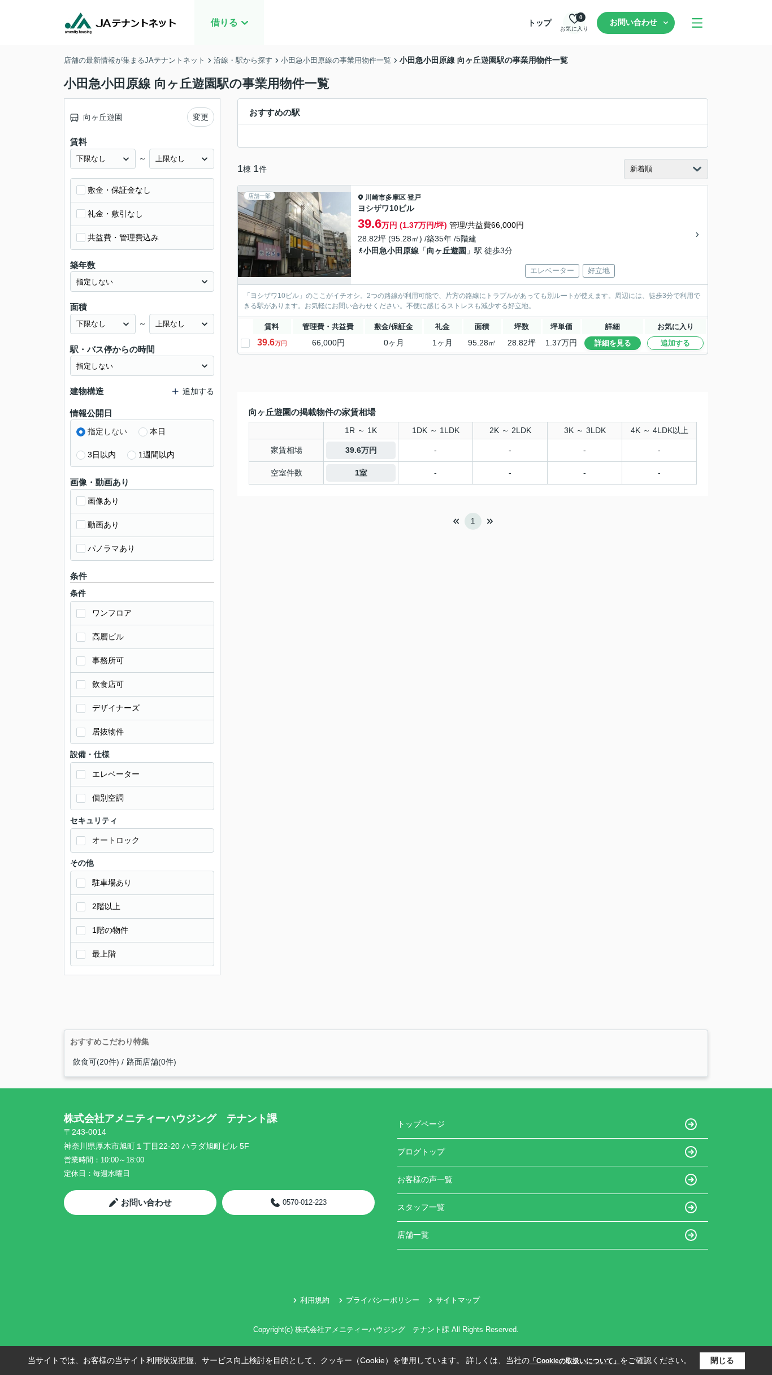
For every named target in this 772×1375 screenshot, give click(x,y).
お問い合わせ (633, 22)
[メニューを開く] (697, 23)
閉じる (722, 1360)
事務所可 (108, 660)
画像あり (103, 500)
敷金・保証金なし (119, 189)
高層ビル (108, 636)
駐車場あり (112, 882)
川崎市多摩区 (385, 197)
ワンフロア (112, 612)
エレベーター (116, 774)
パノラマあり (111, 548)
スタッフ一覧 (421, 1207)
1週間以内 (156, 454)
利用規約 (314, 1300)
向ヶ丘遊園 (446, 250)
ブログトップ (421, 1151)
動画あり (103, 524)
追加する (675, 343)
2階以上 (106, 906)
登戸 (414, 197)
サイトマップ (458, 1300)
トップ (540, 22)
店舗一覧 (413, 1234)
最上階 (104, 953)
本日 (158, 431)
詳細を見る (613, 343)
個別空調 (108, 797)
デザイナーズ (116, 707)
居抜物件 (108, 731)
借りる (224, 22)
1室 (361, 472)
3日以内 (102, 454)
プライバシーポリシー (382, 1300)
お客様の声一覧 (425, 1179)
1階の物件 (110, 930)
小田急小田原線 (391, 250)
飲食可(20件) (96, 1061)
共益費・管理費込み (123, 237)
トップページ (421, 1123)
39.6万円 (361, 450)
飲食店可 (108, 684)
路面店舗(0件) (151, 1061)
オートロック (116, 840)
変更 (201, 117)
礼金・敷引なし (115, 213)
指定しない (107, 431)
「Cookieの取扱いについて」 (575, 1361)
